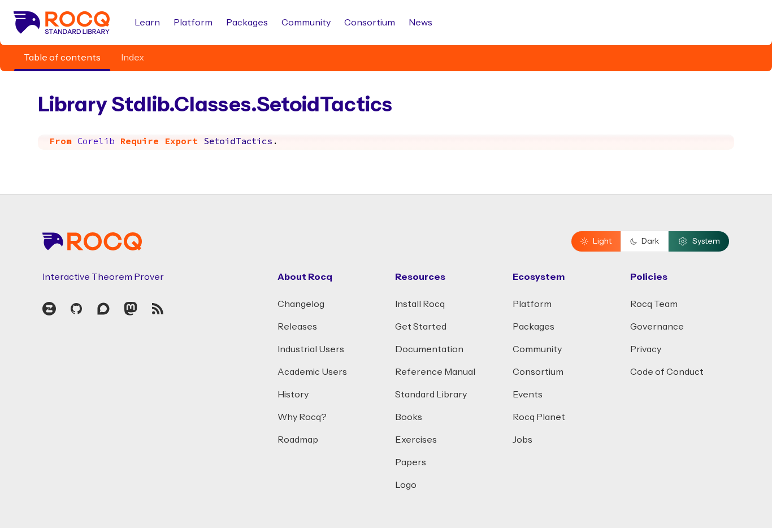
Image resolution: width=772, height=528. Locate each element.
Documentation (429, 349)
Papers (410, 462)
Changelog (300, 304)
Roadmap (297, 439)
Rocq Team (654, 304)
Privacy (645, 349)
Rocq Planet (539, 417)
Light (602, 241)
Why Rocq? (302, 417)
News (420, 22)
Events (528, 394)
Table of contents (62, 57)
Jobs (522, 439)
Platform (193, 22)
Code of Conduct (667, 371)
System (706, 241)
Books (408, 417)
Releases (297, 326)
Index (132, 57)
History (293, 394)
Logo (406, 485)
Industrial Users (310, 349)
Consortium (369, 22)
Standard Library (431, 394)
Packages (247, 22)
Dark (650, 241)
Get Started (420, 326)
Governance (657, 326)
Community (306, 22)
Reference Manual (435, 371)
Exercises (416, 439)
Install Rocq (420, 304)
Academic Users (312, 371)
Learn (147, 22)
